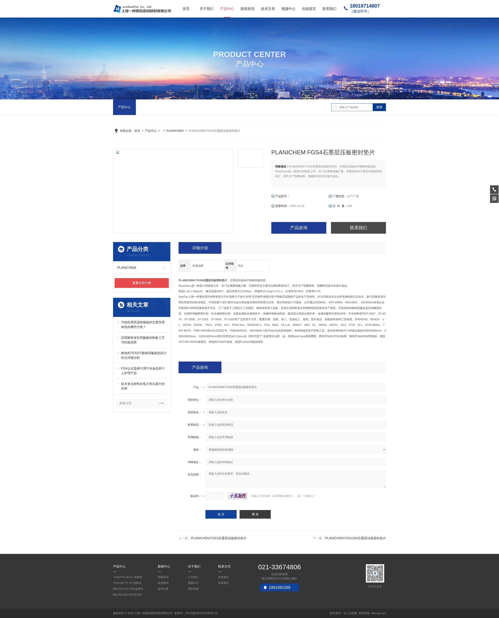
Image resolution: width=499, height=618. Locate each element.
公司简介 (193, 577)
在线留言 (309, 9)
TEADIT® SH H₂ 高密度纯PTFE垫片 (127, 578)
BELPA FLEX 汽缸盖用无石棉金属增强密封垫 (128, 589)
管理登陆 (364, 613)
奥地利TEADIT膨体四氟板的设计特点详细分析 (144, 355)
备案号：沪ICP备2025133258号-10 (196, 613)
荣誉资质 (193, 588)
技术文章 (268, 9)
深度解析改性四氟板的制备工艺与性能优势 (143, 340)
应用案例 (163, 582)
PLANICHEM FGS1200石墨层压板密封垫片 (355, 538)
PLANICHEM (175, 130)
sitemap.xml (378, 613)
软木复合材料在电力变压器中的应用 (143, 386)
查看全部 (125, 403)
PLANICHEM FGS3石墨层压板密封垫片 (219, 538)
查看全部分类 (141, 283)
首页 (186, 9)
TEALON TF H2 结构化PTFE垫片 (127, 583)
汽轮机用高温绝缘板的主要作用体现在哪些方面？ (143, 325)
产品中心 (227, 9)
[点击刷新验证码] (237, 496)
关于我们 (207, 9)
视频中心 (288, 9)
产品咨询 (298, 227)
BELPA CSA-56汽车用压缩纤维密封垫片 (127, 595)
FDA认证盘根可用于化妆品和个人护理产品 (143, 371)
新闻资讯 (248, 9)
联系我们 (329, 9)
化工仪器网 (350, 613)
